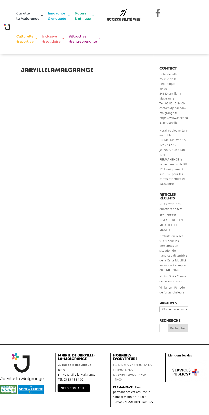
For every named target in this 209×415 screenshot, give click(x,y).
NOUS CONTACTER (74, 388)
